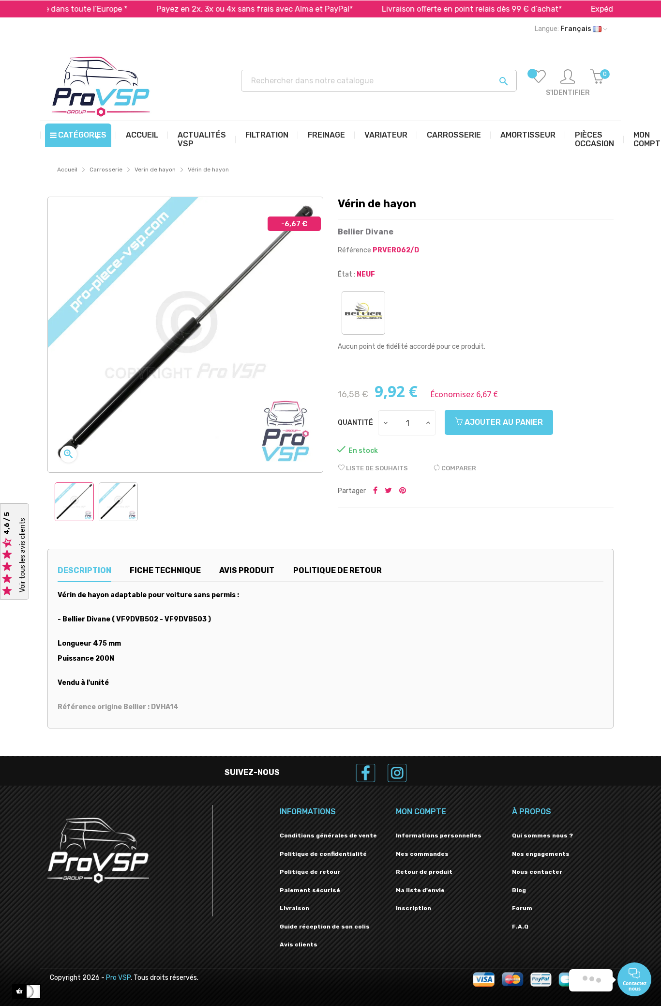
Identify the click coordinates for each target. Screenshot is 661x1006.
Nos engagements (541, 854)
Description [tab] (84, 570)
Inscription (413, 908)
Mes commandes (422, 854)
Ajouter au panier (503, 422)
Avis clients (298, 944)
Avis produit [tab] (246, 570)
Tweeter (388, 491)
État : (346, 274)
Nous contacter (537, 871)
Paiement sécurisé (310, 890)
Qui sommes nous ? (542, 835)
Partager (375, 491)
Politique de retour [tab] (337, 570)
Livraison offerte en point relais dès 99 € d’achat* (440, 9)
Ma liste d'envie (420, 890)
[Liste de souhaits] (538, 83)
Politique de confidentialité (323, 854)
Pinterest (402, 491)
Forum (522, 908)
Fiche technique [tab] (165, 570)
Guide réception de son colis (325, 926)
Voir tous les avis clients (22, 555)
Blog (519, 890)
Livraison (294, 908)
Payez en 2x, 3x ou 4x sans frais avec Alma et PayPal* (222, 9)
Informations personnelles (438, 835)
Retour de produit (424, 871)
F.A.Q (520, 926)
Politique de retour (310, 871)
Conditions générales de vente (328, 835)
